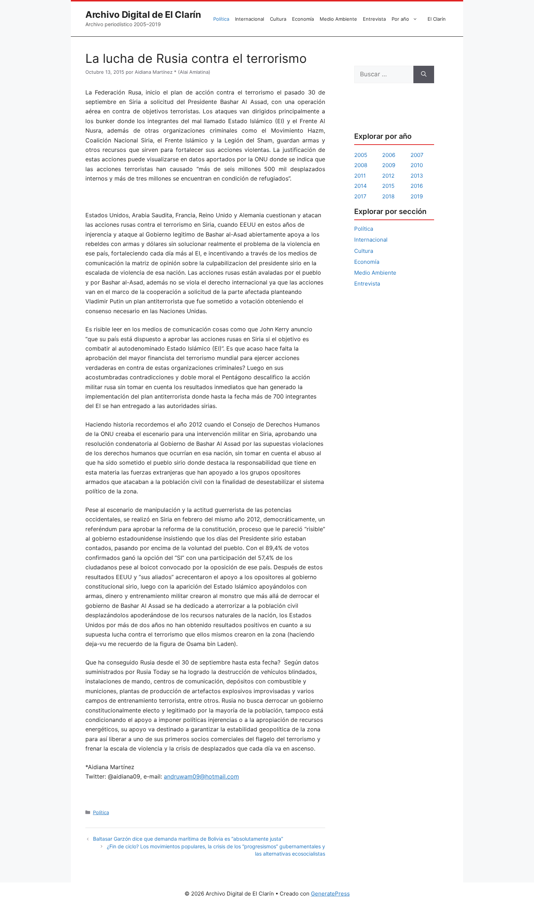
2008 (360, 165)
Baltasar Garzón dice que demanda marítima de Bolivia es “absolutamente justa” (188, 839)
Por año (400, 19)
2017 (360, 196)
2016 (416, 185)
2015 (388, 185)
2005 (360, 154)
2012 (388, 175)
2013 (416, 175)
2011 (360, 175)
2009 (388, 165)
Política (221, 19)
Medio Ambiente (338, 19)
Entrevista (374, 19)
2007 (417, 154)
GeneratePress (330, 893)
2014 (360, 185)
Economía (303, 19)
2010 (416, 165)
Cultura (278, 19)
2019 (416, 196)
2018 (388, 196)
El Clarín (437, 19)
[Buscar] (423, 74)
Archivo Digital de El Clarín (143, 14)
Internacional (249, 19)
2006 (388, 154)
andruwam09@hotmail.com (201, 776)
